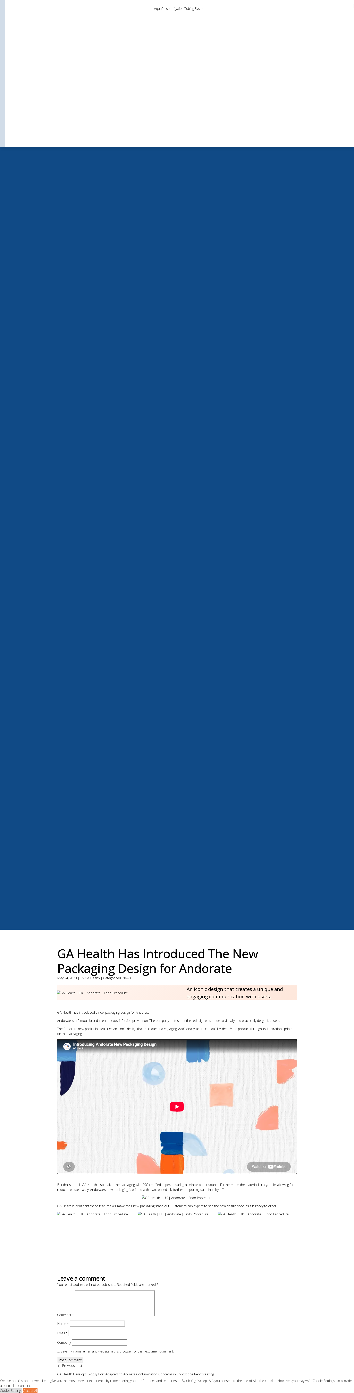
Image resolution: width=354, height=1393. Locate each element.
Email (62, 1333)
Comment (65, 1315)
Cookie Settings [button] (11, 1390)
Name (63, 1323)
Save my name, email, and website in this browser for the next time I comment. (117, 1351)
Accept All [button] (30, 1390)
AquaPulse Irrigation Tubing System (179, 8)
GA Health (92, 978)
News (126, 978)
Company (64, 1342)
